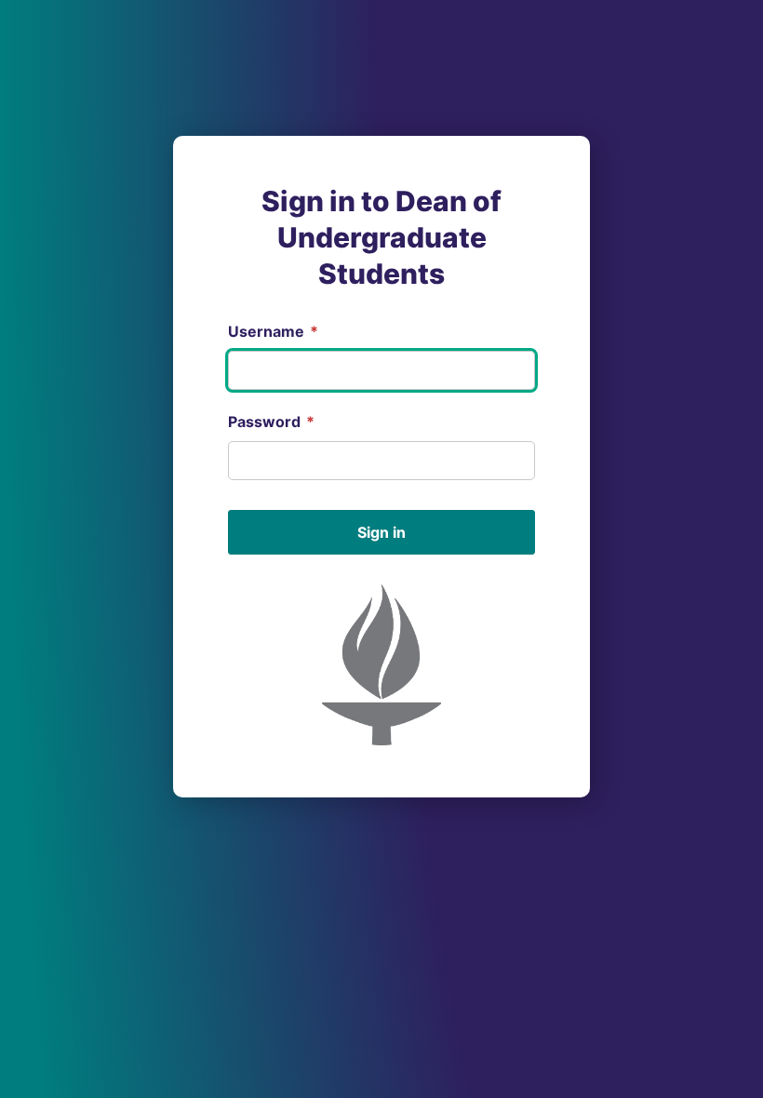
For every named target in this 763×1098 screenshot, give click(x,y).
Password (271, 421)
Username (273, 331)
